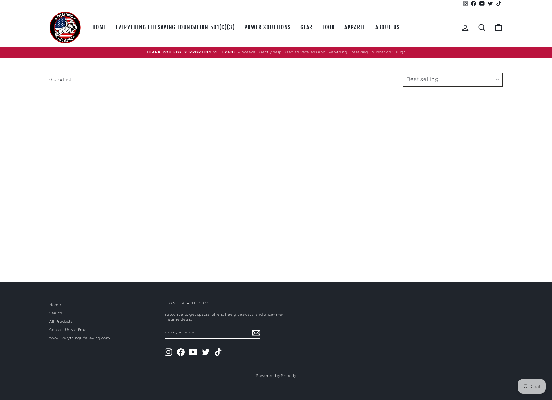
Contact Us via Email (69, 329)
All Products (61, 321)
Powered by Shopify (276, 375)
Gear (306, 27)
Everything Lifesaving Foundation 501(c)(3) (175, 27)
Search (55, 313)
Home (99, 27)
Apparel (354, 27)
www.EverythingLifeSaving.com (79, 338)
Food (328, 27)
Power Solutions (267, 27)
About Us (387, 27)
